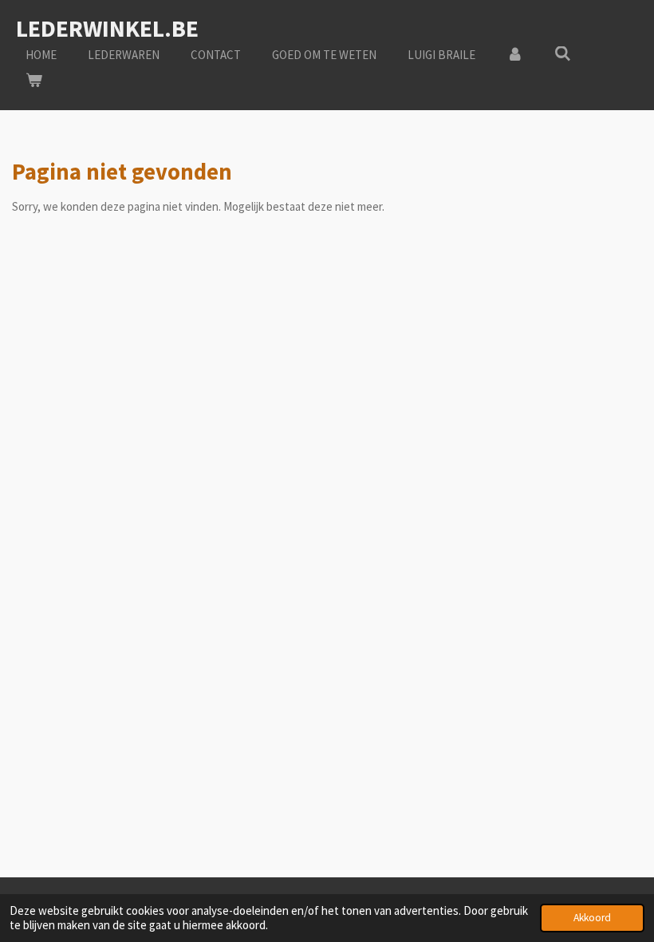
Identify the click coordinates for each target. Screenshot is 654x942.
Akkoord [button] (592, 917)
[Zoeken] (563, 53)
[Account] (515, 55)
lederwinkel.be (107, 28)
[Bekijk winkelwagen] (34, 81)
